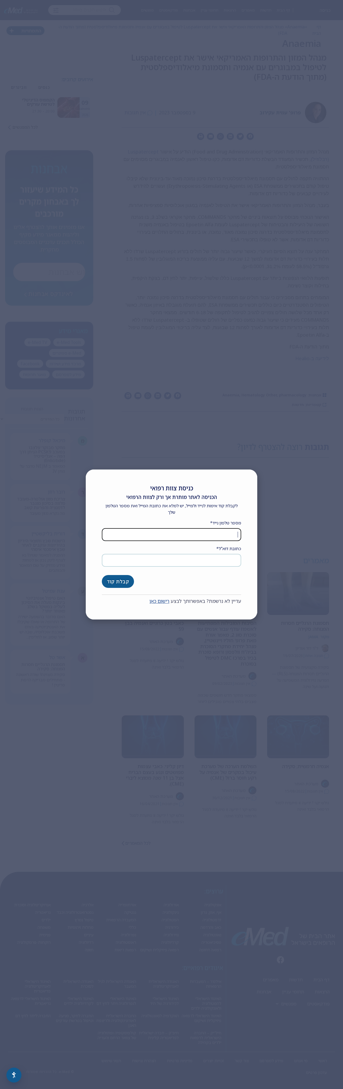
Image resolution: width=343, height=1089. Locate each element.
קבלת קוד (118, 581)
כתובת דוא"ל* (228, 548)
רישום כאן (159, 601)
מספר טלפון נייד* (225, 523)
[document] (171, 544)
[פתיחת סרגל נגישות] (13, 1075)
